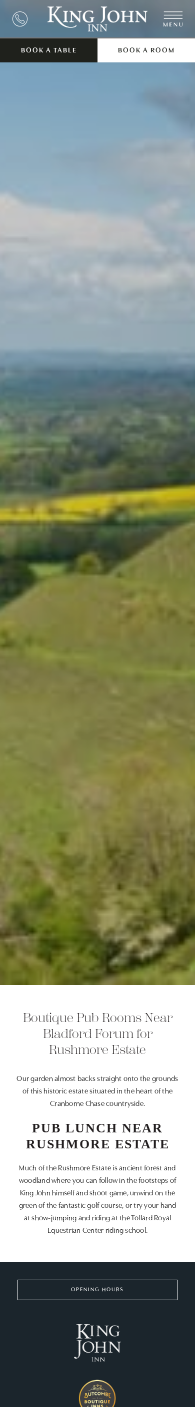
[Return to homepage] (97, 18)
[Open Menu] (173, 18)
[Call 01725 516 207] (20, 18)
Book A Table (49, 50)
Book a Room (146, 50)
